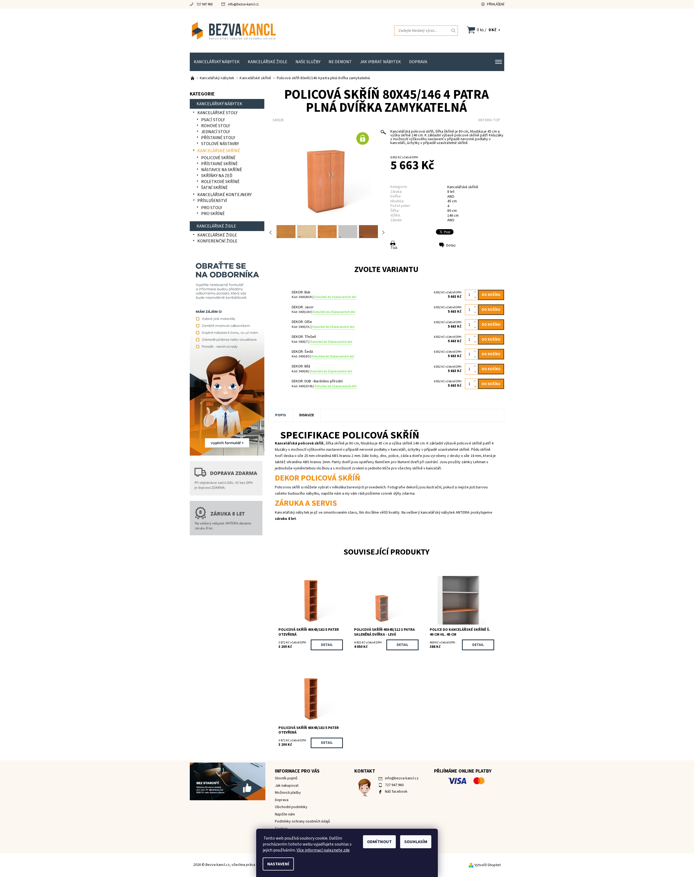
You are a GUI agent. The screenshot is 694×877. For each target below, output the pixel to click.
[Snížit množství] (476, 297)
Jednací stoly (215, 132)
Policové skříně (218, 158)
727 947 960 (204, 4)
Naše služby (307, 62)
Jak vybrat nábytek (380, 62)
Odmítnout (379, 842)
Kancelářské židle (267, 62)
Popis (280, 415)
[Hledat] (453, 30)
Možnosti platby (288, 792)
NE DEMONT (340, 62)
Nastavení (278, 864)
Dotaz (451, 245)
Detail (327, 644)
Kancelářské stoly (217, 113)
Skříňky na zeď (216, 176)
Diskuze (306, 415)
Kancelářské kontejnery (224, 195)
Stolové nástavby (220, 144)
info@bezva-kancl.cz (243, 4)
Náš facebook (396, 791)
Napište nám (285, 814)
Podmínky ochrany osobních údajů (302, 821)
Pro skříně (213, 214)
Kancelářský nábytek (217, 62)
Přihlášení (495, 4)
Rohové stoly (215, 126)
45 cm (452, 201)
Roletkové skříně (220, 182)
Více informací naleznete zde (323, 850)
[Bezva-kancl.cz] (268, 30)
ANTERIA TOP (489, 120)
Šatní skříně (214, 188)
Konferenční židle (217, 241)
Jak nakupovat (286, 785)
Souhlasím (415, 842)
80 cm (452, 210)
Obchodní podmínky (291, 807)
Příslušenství (212, 201)
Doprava (418, 62)
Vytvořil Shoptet (487, 865)
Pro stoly (211, 208)
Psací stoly (213, 120)
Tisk (393, 248)
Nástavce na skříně (221, 170)
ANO (450, 220)
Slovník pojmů (286, 778)
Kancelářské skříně (462, 187)
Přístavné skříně (219, 164)
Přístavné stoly (218, 138)
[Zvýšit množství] (476, 292)
